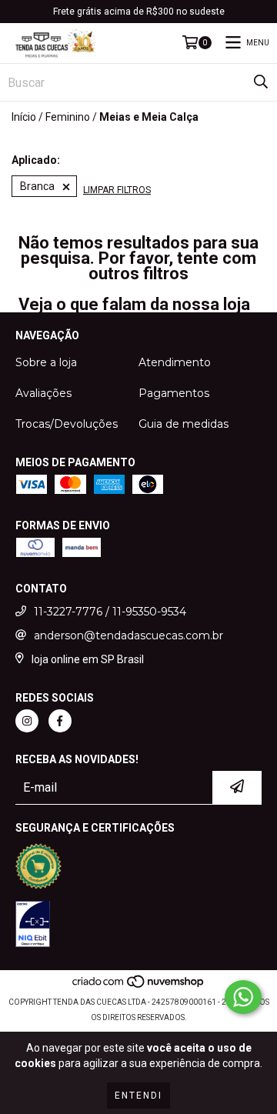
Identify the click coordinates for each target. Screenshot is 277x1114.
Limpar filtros (117, 190)
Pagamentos (173, 393)
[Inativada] (32, 926)
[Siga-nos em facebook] (60, 720)
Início (24, 117)
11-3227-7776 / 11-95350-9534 (110, 612)
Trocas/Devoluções (66, 424)
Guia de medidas (183, 424)
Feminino (67, 117)
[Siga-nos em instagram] (26, 720)
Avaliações (43, 393)
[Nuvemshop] (139, 986)
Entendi (138, 1095)
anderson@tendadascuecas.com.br (128, 635)
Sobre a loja (46, 362)
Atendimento (174, 362)
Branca (37, 186)
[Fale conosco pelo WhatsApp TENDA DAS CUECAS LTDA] (243, 997)
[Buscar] (261, 82)
